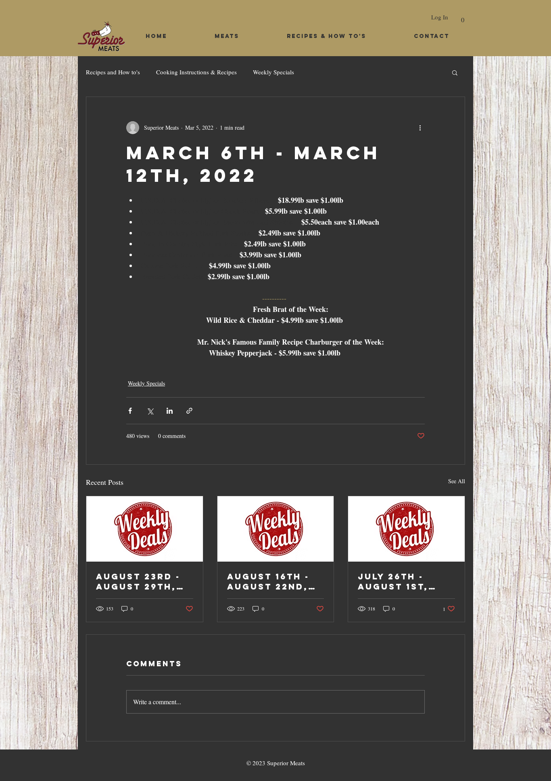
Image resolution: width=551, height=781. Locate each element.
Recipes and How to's (113, 72)
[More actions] (420, 128)
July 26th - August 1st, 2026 (393, 581)
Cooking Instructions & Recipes (196, 72)
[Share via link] (189, 411)
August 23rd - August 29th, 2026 (138, 581)
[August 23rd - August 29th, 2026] (144, 529)
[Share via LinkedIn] (169, 411)
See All (456, 481)
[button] (462, 16)
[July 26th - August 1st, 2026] (406, 529)
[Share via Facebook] (130, 411)
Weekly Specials (273, 72)
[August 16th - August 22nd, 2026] (275, 529)
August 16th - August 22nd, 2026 (268, 581)
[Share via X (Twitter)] (150, 411)
